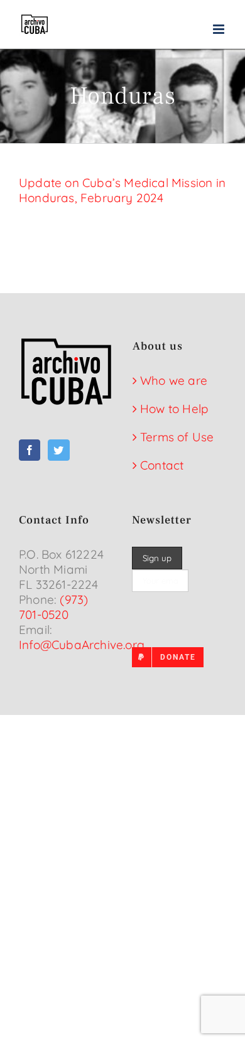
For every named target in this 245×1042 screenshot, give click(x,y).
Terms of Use (177, 436)
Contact (161, 465)
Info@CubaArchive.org (81, 644)
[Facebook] (29, 450)
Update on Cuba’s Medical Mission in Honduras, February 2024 (122, 190)
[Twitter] (58, 450)
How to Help (174, 408)
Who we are (173, 380)
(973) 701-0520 (53, 607)
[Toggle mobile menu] (219, 29)
